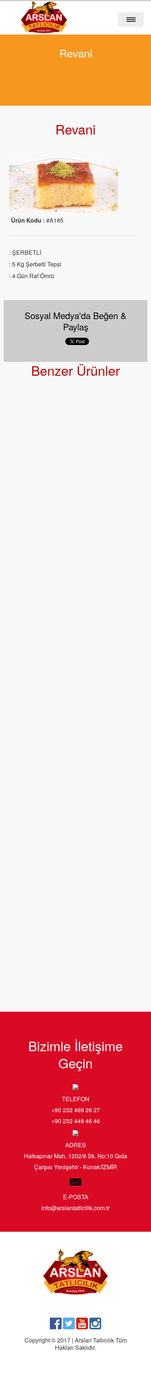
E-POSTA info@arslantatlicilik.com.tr (75, 1202)
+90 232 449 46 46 (75, 1121)
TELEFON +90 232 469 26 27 (75, 1104)
